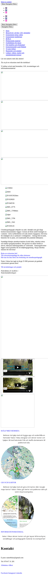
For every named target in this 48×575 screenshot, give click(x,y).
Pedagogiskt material (13, 41)
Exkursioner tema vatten (14, 35)
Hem (7, 31)
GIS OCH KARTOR (8, 482)
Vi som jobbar (11, 49)
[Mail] (6, 8)
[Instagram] (6, 12)
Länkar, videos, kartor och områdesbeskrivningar (15, 54)
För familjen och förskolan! (15, 45)
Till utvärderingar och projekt (11, 267)
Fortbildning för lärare (13, 43)
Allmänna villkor (7, 565)
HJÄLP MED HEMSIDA (10, 431)
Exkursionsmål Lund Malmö (16, 47)
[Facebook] (6, 10)
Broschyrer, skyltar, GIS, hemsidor (18, 33)
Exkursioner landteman (14, 37)
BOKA (8, 39)
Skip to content (6, 2)
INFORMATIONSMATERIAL (12, 532)
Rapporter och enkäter (13, 51)
